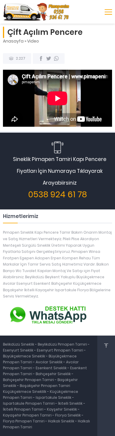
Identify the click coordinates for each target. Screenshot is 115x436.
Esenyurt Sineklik (18, 350)
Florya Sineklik (68, 415)
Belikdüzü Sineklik (19, 344)
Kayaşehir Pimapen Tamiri (27, 415)
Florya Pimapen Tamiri (24, 421)
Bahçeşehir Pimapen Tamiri (29, 379)
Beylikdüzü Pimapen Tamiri (63, 344)
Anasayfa (13, 41)
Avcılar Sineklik (49, 362)
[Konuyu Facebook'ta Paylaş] (41, 58)
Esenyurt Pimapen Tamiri (60, 350)
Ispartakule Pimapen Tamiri (29, 403)
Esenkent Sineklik (52, 367)
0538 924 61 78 (57, 194)
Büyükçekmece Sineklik (24, 356)
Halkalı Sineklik (61, 421)
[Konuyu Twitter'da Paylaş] (48, 58)
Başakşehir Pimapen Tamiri (45, 385)
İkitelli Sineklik (70, 403)
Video (33, 41)
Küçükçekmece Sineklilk (25, 391)
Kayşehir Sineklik (62, 409)
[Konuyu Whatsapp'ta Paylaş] (56, 58)
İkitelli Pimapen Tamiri (23, 409)
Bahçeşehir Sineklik (53, 373)
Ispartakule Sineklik (54, 397)
